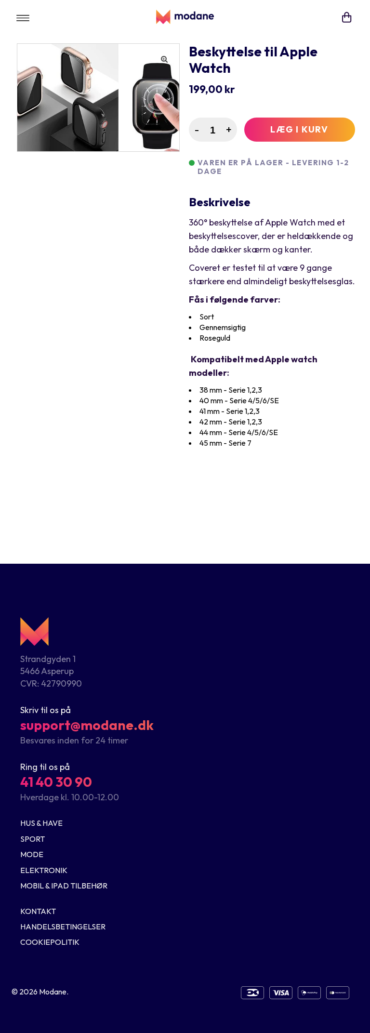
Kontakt (38, 911)
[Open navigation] (23, 17)
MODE (31, 854)
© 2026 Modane (39, 991)
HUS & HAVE (41, 823)
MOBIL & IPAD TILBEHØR (63, 885)
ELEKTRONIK (43, 870)
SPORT (32, 839)
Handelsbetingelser (63, 926)
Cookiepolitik (49, 942)
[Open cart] (347, 17)
